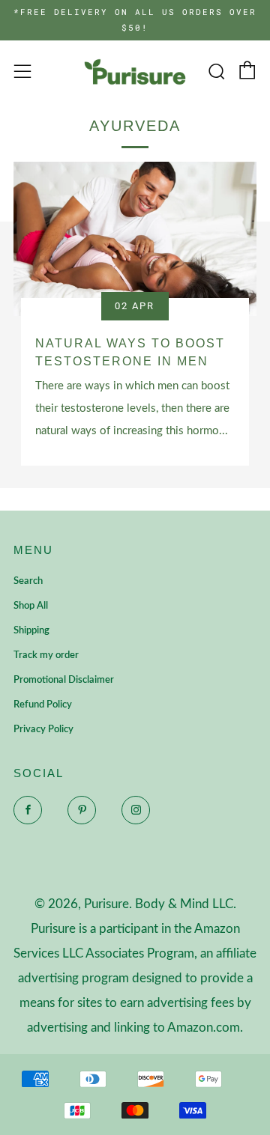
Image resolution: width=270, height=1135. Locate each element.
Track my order (46, 655)
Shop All (31, 606)
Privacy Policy (44, 729)
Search (28, 581)
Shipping (32, 631)
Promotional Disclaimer (64, 680)
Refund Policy (43, 705)
